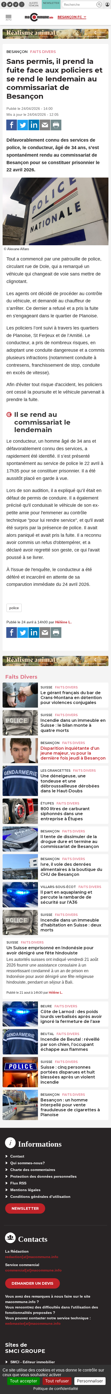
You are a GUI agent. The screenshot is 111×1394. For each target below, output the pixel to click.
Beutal (47, 1034)
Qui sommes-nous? (27, 1163)
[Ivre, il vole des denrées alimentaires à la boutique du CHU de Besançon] (20, 866)
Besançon (17, 51)
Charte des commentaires (32, 1170)
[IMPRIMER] (56, 125)
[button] (99, 4)
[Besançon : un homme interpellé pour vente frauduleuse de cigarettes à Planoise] (20, 1102)
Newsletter (25, 1208)
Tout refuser (57, 1380)
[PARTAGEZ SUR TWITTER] (23, 125)
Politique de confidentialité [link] (55, 1388)
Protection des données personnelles (43, 1176)
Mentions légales (25, 1190)
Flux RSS (18, 1183)
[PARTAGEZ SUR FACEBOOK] (11, 125)
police (14, 608)
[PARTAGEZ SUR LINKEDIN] (34, 125)
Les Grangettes (55, 770)
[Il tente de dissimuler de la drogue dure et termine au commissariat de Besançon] (20, 838)
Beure (46, 1006)
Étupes (47, 803)
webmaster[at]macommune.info (33, 1323)
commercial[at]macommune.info (33, 1270)
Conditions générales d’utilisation (40, 1196)
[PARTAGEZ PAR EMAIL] (45, 125)
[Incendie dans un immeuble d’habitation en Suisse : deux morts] (20, 922)
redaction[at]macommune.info (31, 1257)
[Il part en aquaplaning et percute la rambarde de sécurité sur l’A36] (20, 894)
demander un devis (32, 1283)
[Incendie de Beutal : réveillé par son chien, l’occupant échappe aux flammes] (20, 1041)
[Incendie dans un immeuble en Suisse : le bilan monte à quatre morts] (20, 722)
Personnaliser (90, 1380)
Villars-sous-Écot (58, 887)
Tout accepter (23, 1380)
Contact (17, 1156)
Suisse (46, 687)
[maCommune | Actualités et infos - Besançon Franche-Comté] (39, 17)
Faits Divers (43, 51)
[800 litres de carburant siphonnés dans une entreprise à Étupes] (20, 810)
